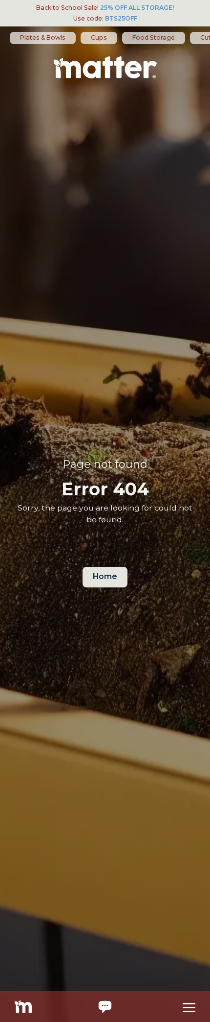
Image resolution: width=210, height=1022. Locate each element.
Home (105, 576)
